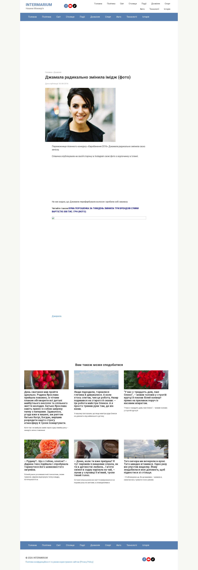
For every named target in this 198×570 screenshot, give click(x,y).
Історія (167, 9)
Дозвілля (155, 3)
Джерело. (57, 316)
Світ (122, 3)
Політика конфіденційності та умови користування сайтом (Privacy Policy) (59, 562)
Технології (154, 9)
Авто (142, 9)
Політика (111, 3)
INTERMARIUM (39, 4)
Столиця (133, 3)
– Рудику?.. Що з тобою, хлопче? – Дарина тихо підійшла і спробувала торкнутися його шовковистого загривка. (46, 465)
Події (144, 3)
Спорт (167, 3)
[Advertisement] (99, 44)
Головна (98, 3)
